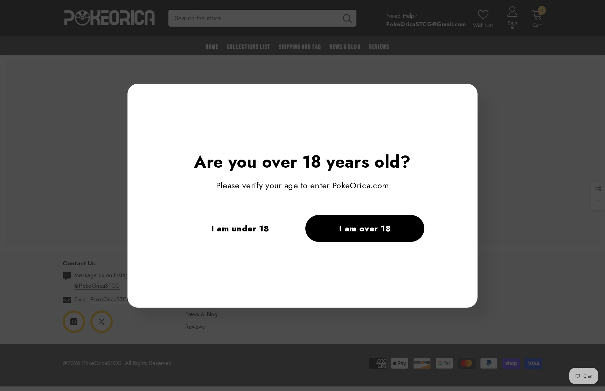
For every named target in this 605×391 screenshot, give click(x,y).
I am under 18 (240, 228)
